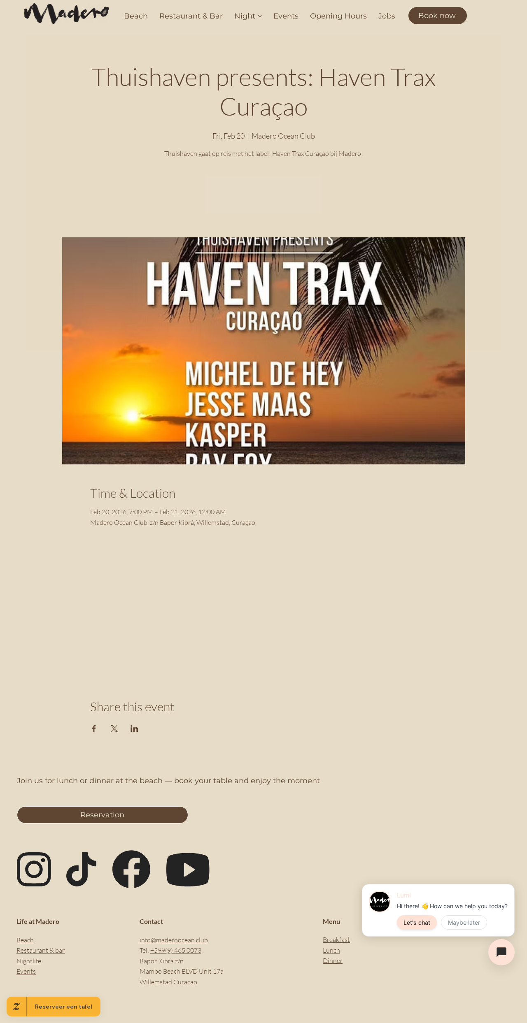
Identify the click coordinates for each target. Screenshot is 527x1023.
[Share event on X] (114, 728)
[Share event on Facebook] (94, 728)
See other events (263, 199)
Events (26, 971)
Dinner (333, 960)
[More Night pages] (260, 16)
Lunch (331, 950)
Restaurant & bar (40, 950)
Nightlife (28, 961)
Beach (25, 940)
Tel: (145, 950)
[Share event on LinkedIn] (134, 728)
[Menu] (504, 13)
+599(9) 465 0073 (175, 950)
